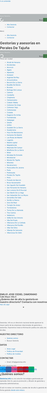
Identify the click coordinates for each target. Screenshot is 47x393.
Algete (9, 70)
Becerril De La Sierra (14, 82)
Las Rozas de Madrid (14, 137)
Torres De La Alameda (15, 210)
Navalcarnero (12, 165)
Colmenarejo (11, 110)
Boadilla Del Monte (14, 85)
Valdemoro (11, 215)
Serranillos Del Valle (14, 198)
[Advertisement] (23, 259)
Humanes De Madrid (14, 135)
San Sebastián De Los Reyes (17, 195)
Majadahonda (12, 145)
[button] (23, 31)
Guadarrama (11, 130)
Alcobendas (11, 65)
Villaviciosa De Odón (14, 233)
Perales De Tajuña (13, 175)
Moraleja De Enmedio (14, 155)
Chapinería (11, 97)
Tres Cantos (11, 213)
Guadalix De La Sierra (15, 128)
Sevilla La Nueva (13, 200)
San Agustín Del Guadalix (16, 185)
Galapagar (10, 120)
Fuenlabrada (11, 117)
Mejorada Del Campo (14, 148)
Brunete (10, 87)
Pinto (9, 178)
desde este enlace (17, 390)
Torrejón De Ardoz (13, 205)
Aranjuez (10, 75)
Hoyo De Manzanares (15, 132)
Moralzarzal (11, 158)
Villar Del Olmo (12, 228)
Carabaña (10, 95)
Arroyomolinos (12, 80)
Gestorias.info (5, 378)
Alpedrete (10, 72)
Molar (9, 152)
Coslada (10, 112)
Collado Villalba (12, 102)
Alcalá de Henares (13, 62)
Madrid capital (12, 143)
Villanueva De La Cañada (16, 223)
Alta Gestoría (11, 25)
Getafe (9, 122)
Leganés (10, 140)
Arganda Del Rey (13, 77)
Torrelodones (11, 208)
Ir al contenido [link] (5, 1)
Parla (9, 170)
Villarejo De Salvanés (14, 230)
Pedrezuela (11, 173)
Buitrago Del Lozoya (14, 90)
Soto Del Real (12, 203)
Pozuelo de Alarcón (14, 180)
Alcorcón (10, 67)
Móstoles (10, 163)
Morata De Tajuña (13, 160)
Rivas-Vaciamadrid (13, 183)
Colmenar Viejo (12, 107)
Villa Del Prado (12, 220)
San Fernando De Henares (16, 188)
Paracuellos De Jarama (15, 168)
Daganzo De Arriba (14, 115)
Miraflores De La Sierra (15, 150)
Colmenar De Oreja (14, 105)
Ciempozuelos (12, 100)
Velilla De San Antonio (15, 218)
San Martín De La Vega (15, 193)
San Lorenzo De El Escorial (16, 190)
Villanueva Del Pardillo (15, 225)
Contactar (10, 27)
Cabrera (10, 92)
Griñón (9, 125)
